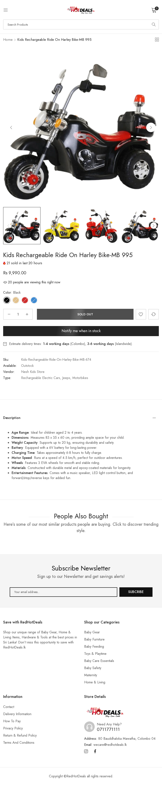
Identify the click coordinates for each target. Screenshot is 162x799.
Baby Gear (92, 632)
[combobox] (81, 24)
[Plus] (27, 314)
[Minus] (9, 314)
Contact (8, 706)
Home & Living (94, 682)
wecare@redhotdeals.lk (105, 744)
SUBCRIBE (136, 591)
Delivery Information (17, 714)
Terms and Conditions (18, 742)
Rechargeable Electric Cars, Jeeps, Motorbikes (54, 377)
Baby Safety (92, 668)
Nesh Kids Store (33, 371)
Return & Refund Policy (20, 735)
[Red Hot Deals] (81, 9)
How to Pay (12, 721)
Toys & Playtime (95, 653)
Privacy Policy (13, 728)
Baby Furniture (94, 639)
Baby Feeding (94, 646)
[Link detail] (86, 751)
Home (8, 39)
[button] (151, 127)
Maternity (90, 675)
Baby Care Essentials (99, 660)
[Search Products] (154, 24)
